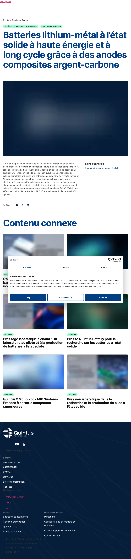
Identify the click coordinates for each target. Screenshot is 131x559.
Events (6, 472)
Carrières (8, 477)
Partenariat (50, 516)
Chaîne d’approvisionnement (59, 530)
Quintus (6, 20)
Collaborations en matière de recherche (59, 523)
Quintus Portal (52, 535)
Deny (28, 297)
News (8, 502)
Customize (64, 297)
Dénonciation (12, 552)
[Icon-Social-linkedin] (24, 444)
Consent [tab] (27, 267)
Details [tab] (65, 267)
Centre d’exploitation (14, 521)
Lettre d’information (14, 481)
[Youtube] (16, 444)
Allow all (103, 297)
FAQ (7, 508)
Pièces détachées (12, 531)
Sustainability (10, 467)
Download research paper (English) (102, 168)
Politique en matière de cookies (21, 543)
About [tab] (104, 267)
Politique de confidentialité (19, 547)
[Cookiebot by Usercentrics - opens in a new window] (110, 260)
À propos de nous (12, 462)
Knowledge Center (20, 20)
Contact (7, 486)
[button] (17, 205)
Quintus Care (10, 526)
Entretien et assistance (15, 516)
